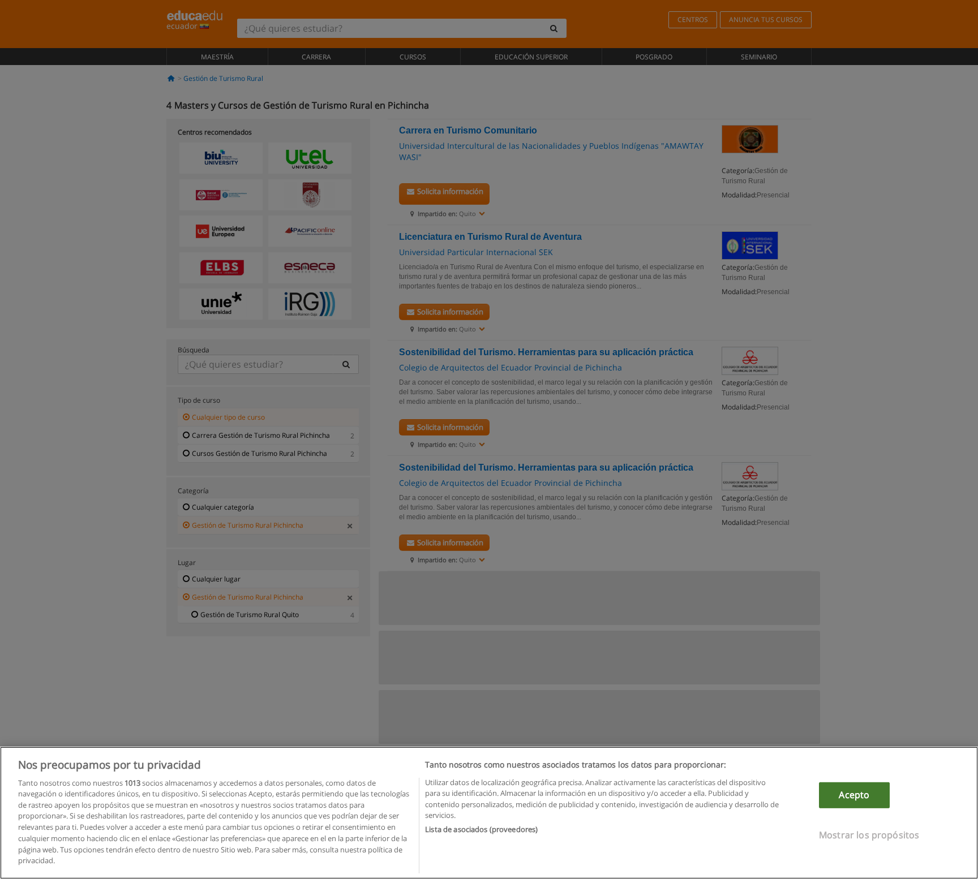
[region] (489, 813)
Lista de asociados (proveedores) (481, 829)
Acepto (854, 794)
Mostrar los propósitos (869, 834)
